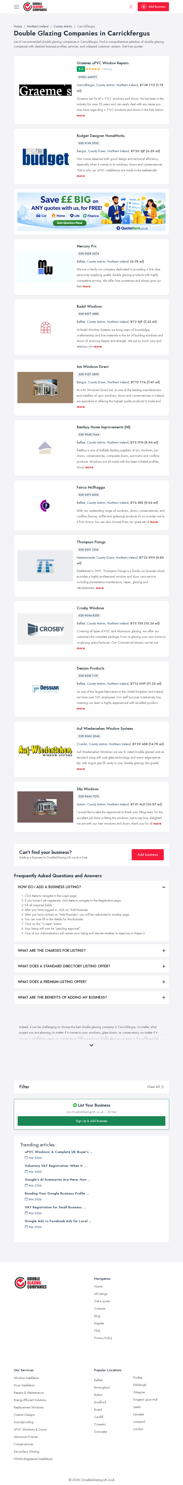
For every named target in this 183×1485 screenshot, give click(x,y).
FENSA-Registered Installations (33, 1459)
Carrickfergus (85, 85)
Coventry (100, 1424)
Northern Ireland (127, 85)
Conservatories (23, 1444)
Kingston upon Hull (145, 1399)
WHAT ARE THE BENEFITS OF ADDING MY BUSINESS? (62, 997)
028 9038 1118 (88, 676)
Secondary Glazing (26, 1451)
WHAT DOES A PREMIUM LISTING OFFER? (52, 981)
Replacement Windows (29, 1407)
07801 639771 (88, 77)
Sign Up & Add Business (91, 1121)
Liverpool (139, 1421)
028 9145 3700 (89, 143)
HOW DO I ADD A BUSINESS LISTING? (49, 887)
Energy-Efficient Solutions (30, 1400)
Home (98, 1286)
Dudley (137, 1377)
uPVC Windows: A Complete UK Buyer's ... (58, 1151)
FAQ (97, 1330)
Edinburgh (139, 1385)
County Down (97, 151)
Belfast (81, 261)
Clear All (153, 1087)
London (138, 1429)
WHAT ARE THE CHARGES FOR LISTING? (52, 950)
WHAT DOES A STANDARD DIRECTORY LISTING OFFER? (64, 966)
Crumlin (82, 744)
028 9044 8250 (89, 616)
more (81, 115)
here (35, 896)
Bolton (98, 1395)
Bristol (98, 1409)
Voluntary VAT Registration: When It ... (55, 1165)
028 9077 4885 (89, 314)
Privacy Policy (103, 1338)
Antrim (81, 804)
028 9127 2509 (89, 374)
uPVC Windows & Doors (30, 1429)
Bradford (100, 1402)
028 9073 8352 (89, 495)
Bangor (81, 151)
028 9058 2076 (89, 254)
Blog (97, 1316)
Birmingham (102, 1387)
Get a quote (102, 1301)
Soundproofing (23, 1422)
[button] (162, 1087)
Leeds (137, 1407)
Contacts (99, 1308)
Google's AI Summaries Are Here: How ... (57, 1179)
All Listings (100, 1294)
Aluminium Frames (26, 1437)
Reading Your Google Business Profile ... (57, 1193)
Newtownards (86, 557)
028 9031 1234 (88, 550)
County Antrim (105, 85)
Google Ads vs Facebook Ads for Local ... (58, 1221)
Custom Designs (24, 1414)
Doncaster (100, 1431)
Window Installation (26, 1378)
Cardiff (98, 1417)
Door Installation (24, 1385)
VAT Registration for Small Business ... (55, 1207)
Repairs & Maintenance (29, 1392)
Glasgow (139, 1392)
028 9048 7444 (89, 435)
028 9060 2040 (89, 736)
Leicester (138, 1414)
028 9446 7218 (89, 796)
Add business (147, 854)
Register (99, 1323)
